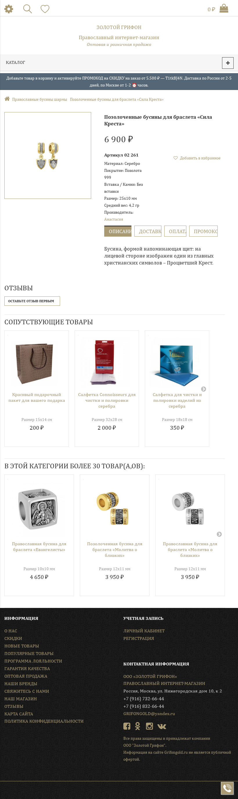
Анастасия (113, 219)
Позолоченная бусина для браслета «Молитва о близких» (115, 549)
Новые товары (21, 646)
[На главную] (8, 99)
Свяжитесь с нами (26, 691)
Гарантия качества (27, 668)
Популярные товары (29, 653)
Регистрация (138, 638)
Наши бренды (20, 683)
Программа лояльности (33, 661)
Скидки (13, 638)
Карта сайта (18, 714)
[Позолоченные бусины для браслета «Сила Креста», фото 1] (47, 155)
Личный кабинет (144, 631)
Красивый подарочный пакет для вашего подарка (36, 397)
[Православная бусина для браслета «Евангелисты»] (37, 508)
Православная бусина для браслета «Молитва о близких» (190, 549)
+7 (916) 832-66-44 (143, 706)
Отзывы (14, 706)
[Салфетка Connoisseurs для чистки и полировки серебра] (104, 362)
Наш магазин (20, 698)
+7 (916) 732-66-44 (143, 698)
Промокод (206, 231)
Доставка (150, 231)
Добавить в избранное (200, 158)
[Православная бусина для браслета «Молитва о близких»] (187, 508)
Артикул (113, 155)
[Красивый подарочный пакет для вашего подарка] (34, 362)
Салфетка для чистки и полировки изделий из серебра (177, 400)
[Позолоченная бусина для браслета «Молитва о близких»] (112, 508)
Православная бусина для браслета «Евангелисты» (39, 546)
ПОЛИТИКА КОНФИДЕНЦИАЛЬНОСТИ (44, 721)
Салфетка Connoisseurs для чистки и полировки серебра (107, 400)
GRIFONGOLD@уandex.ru (149, 713)
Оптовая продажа (25, 676)
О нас (10, 631)
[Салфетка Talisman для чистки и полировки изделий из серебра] (175, 362)
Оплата (177, 231)
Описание (120, 231)
